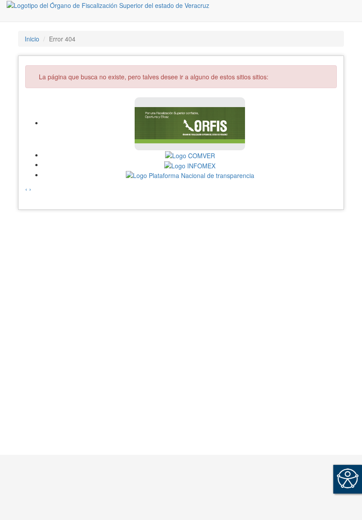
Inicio (32, 38)
